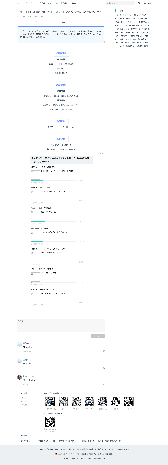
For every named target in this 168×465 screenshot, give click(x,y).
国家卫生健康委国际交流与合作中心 (65, 441)
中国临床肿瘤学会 (88, 441)
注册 (149, 3)
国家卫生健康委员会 (41, 441)
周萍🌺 (26, 343)
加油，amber (28, 376)
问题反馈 (24, 405)
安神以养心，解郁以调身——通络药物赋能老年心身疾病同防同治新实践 (142, 46)
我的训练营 (65, 3)
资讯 (56, 3)
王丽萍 (26, 360)
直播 (49, 3)
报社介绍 (24, 398)
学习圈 (74, 3)
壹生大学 (42, 3)
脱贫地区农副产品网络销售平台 (109, 441)
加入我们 (24, 401)
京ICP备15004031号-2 (76, 449)
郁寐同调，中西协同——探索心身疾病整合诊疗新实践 (135, 22)
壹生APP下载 (25, 441)
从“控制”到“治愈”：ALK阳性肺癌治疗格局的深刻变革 (135, 15)
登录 (144, 3)
